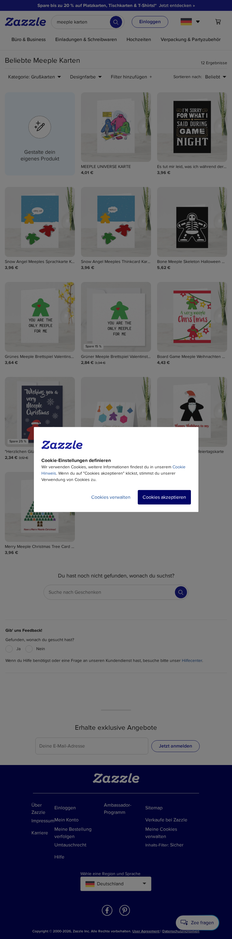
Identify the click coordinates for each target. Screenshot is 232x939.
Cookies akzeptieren (164, 497)
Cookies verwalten (110, 497)
